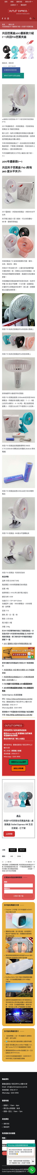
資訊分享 (28, 1)
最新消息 (19, 1)
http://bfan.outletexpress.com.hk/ (19, 715)
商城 (11, 1)
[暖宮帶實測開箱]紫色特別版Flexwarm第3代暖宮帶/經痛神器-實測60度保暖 (19, 956)
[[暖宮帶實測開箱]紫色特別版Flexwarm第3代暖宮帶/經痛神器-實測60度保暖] (19, 967)
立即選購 (9, 834)
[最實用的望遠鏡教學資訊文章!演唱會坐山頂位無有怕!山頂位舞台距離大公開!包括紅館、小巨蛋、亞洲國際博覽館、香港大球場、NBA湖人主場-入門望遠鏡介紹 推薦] (19, 1016)
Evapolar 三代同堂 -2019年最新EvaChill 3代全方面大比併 (19, 911)
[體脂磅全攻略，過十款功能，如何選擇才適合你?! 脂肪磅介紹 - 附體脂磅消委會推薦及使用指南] (19, 945)
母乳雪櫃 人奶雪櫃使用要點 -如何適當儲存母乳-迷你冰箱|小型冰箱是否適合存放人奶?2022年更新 (10, 866)
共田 (11, 856)
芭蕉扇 (19, 856)
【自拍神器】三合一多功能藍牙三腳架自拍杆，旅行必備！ (19, 1037)
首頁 (6, 1)
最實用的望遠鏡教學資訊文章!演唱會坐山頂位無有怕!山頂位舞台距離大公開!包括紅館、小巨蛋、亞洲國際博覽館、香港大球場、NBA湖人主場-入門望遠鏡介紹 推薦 (19, 1003)
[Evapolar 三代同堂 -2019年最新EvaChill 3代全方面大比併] (19, 921)
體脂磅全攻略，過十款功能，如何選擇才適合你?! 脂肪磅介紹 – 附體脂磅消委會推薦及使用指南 (19, 934)
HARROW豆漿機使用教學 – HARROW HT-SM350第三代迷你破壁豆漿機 (19, 1057)
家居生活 (4, 63)
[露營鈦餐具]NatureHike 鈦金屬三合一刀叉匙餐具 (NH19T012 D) (19, 1052)
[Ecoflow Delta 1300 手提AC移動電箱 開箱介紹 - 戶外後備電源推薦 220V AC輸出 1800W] (19, 990)
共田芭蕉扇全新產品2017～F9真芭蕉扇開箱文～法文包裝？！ (27, 865)
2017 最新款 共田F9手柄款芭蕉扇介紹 (18, 644)
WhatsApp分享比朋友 (12, 75)
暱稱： (6, 882)
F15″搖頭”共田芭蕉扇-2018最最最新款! (18, 684)
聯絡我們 (24, 5)
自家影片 (13, 5)
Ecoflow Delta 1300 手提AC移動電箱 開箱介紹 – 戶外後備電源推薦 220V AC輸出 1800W (19, 979)
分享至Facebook (10, 70)
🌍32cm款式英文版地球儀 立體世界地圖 (19, 1041)
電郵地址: (7, 888)
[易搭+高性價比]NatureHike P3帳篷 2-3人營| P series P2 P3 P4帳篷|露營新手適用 (19, 1046)
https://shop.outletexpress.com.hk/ (19, 699)
